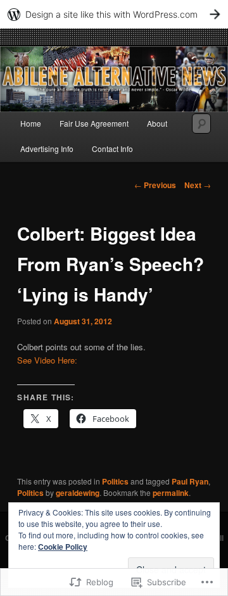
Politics (115, 481)
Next (197, 185)
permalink (171, 492)
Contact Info (112, 148)
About (157, 123)
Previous (155, 185)
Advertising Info (46, 148)
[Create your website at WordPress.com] (114, 14)
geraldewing (77, 492)
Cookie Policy (62, 546)
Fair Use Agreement (94, 123)
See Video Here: (47, 360)
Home (30, 123)
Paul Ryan (190, 481)
